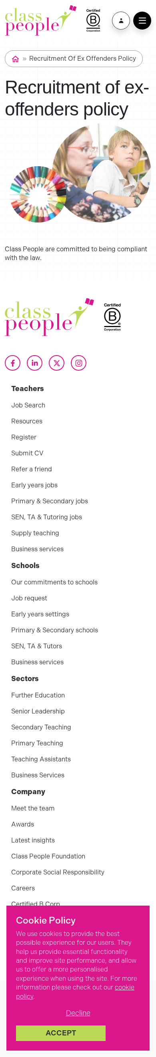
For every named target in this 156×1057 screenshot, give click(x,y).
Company (28, 791)
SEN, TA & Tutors (36, 646)
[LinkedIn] (34, 363)
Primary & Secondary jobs (49, 501)
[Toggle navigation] (142, 21)
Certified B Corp (35, 904)
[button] (121, 21)
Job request (29, 598)
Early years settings (40, 614)
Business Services (37, 775)
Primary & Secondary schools (54, 630)
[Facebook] (12, 363)
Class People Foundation (48, 856)
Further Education (38, 695)
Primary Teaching (37, 743)
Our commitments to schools (54, 582)
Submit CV (27, 453)
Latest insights (33, 840)
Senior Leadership (38, 711)
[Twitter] (56, 363)
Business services (37, 549)
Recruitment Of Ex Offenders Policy (82, 58)
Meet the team (33, 808)
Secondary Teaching (41, 727)
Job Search (28, 405)
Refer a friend (31, 469)
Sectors (25, 678)
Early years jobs (34, 485)
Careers (23, 888)
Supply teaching (35, 533)
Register (23, 437)
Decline (78, 1013)
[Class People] (41, 20)
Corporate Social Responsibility (57, 872)
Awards (22, 824)
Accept (61, 1033)
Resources (26, 421)
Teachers (27, 388)
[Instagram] (78, 363)
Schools (25, 565)
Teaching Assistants (41, 759)
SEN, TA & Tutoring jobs (46, 517)
